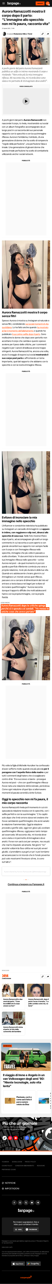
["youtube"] (16, 1138)
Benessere (5, 970)
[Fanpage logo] (14, 3)
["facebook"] (27, 1138)
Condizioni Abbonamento (24, 1166)
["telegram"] (32, 1138)
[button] (48, 34)
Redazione (41, 1166)
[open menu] (3, 3)
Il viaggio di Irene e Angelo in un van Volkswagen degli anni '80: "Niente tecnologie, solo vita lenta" (24, 1080)
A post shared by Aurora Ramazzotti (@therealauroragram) (26, 872)
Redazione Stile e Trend (23, 34)
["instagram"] (10, 1138)
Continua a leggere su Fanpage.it (26, 884)
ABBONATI (40, 3)
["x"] (21, 1138)
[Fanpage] (26, 1211)
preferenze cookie (9, 1169)
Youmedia (5, 1162)
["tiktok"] (4, 1138)
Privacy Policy (30, 1162)
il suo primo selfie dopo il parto (26, 334)
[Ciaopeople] (26, 1277)
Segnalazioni (17, 1162)
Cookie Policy (7, 1166)
